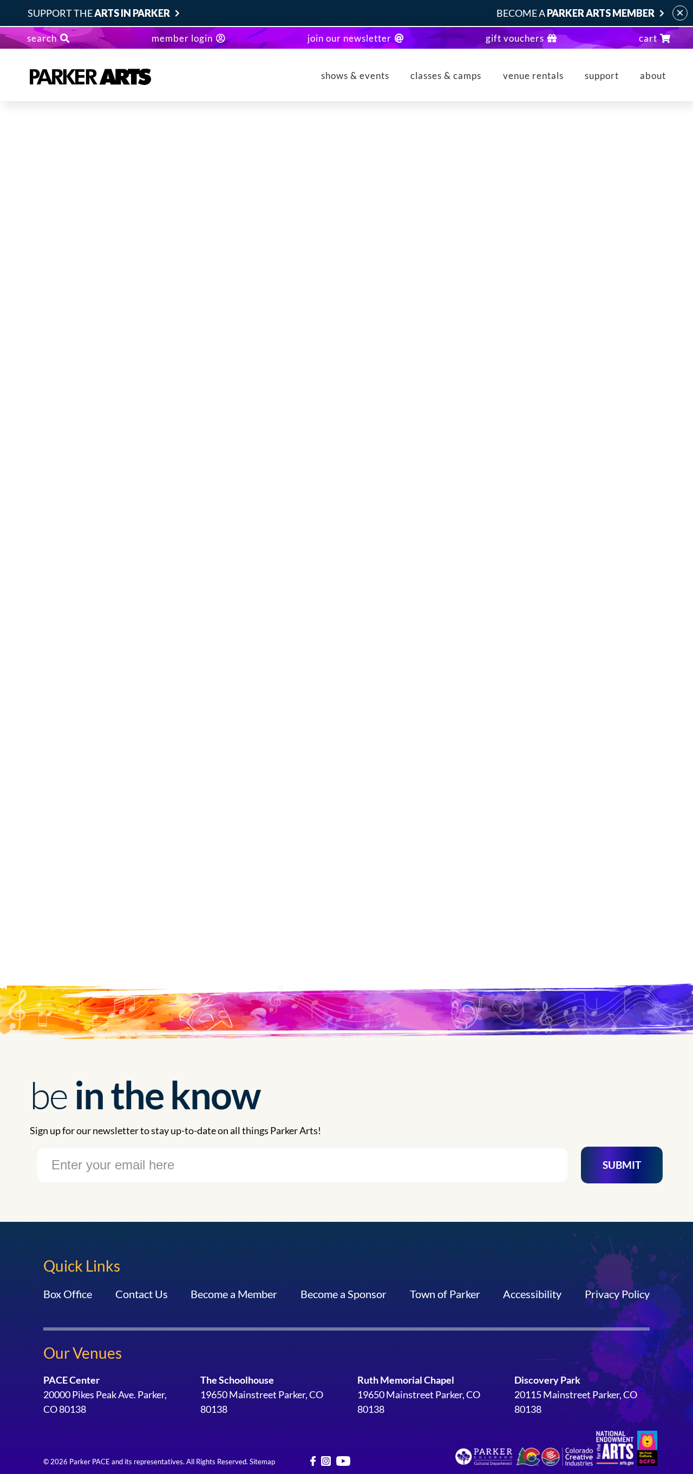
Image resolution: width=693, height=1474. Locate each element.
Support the (99, 13)
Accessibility (532, 1293)
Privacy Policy (617, 1293)
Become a (575, 13)
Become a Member (234, 1293)
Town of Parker (445, 1293)
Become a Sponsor (343, 1293)
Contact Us (141, 1293)
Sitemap (262, 1461)
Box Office (67, 1293)
